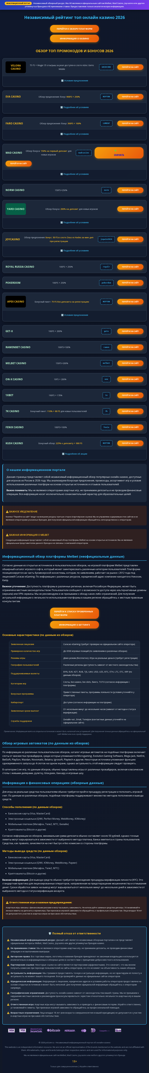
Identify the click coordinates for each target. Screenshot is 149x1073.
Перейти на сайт (130, 96)
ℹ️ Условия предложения (74, 80)
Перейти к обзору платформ (74, 28)
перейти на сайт (130, 67)
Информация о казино (74, 38)
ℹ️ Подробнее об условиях (74, 107)
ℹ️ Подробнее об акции (74, 453)
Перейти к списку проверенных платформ (73, 613)
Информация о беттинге (74, 624)
